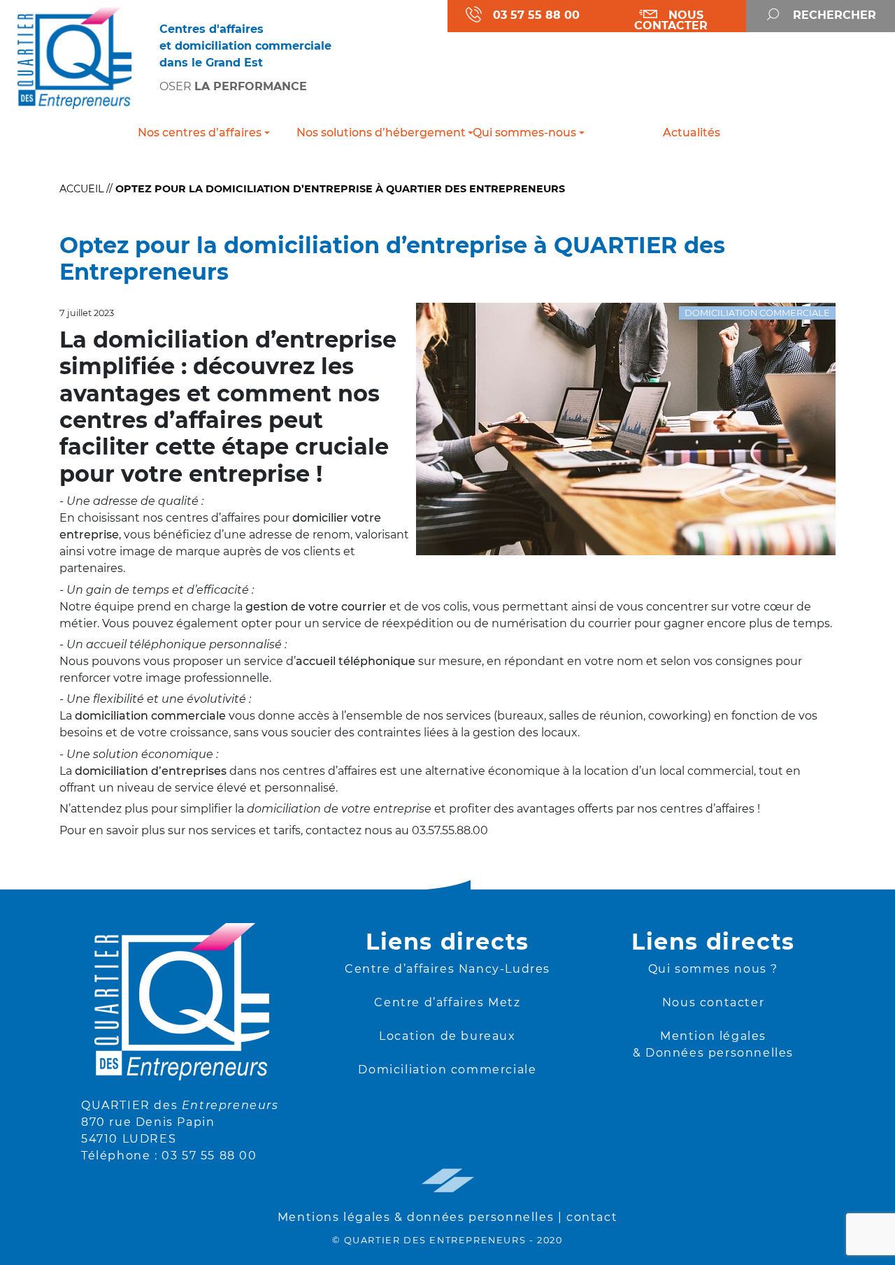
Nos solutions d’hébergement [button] (372, 132)
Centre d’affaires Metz (447, 1002)
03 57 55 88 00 (209, 1155)
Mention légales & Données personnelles (713, 1044)
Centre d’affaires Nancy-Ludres (447, 968)
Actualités (691, 132)
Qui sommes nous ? (713, 968)
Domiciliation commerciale (447, 1069)
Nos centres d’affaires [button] (200, 132)
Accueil (81, 189)
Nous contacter (713, 1002)
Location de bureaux (447, 1036)
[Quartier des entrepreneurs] (74, 57)
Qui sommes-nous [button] (524, 132)
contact (591, 1217)
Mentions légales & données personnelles (416, 1217)
